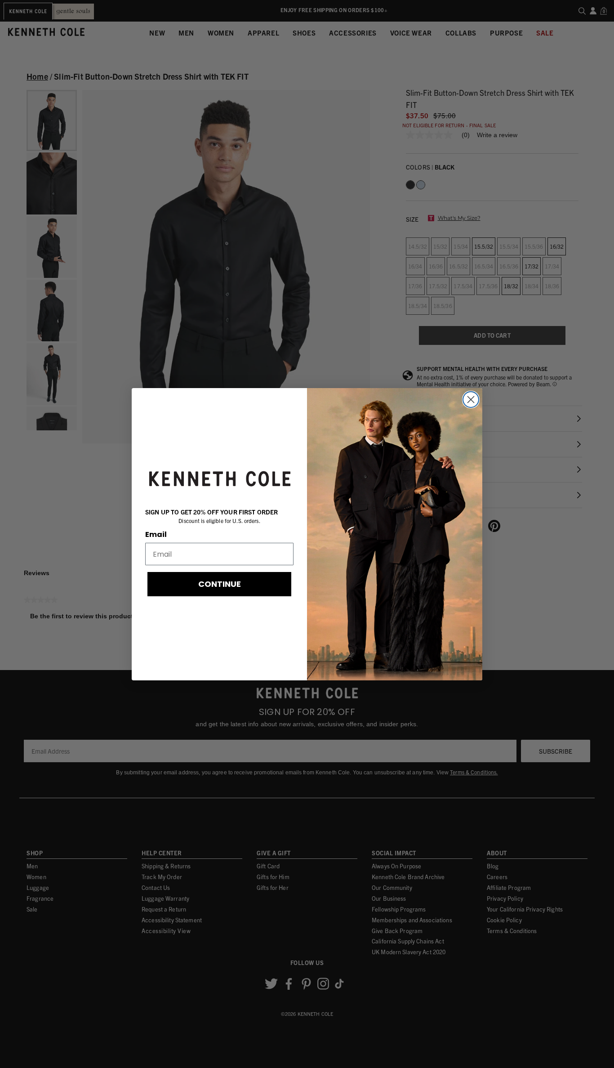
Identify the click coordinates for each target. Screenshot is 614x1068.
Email (156, 534)
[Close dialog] (471, 399)
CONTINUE (219, 584)
